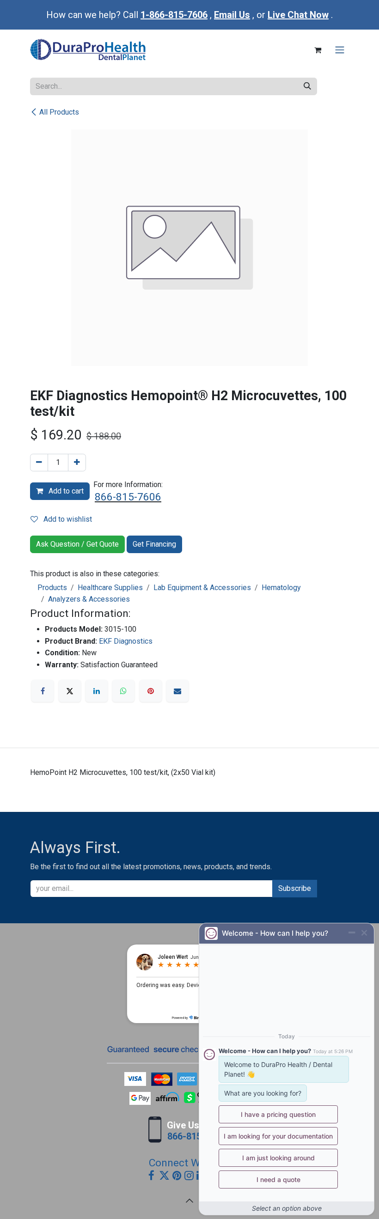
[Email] (177, 691)
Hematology (281, 587)
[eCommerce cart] (317, 50)
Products (52, 587)
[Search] (307, 86)
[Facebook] (42, 691)
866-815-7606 (128, 497)
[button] (189, 1200)
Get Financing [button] (154, 544)
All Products (59, 112)
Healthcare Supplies (110, 587)
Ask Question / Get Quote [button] (77, 544)
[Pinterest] (151, 691)
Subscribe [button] (294, 888)
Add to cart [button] (65, 491)
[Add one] (77, 462)
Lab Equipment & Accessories (202, 587)
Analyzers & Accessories (89, 599)
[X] (70, 691)
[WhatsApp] (123, 691)
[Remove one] (39, 462)
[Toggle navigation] (339, 50)
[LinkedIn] (97, 691)
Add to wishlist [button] (67, 519)
